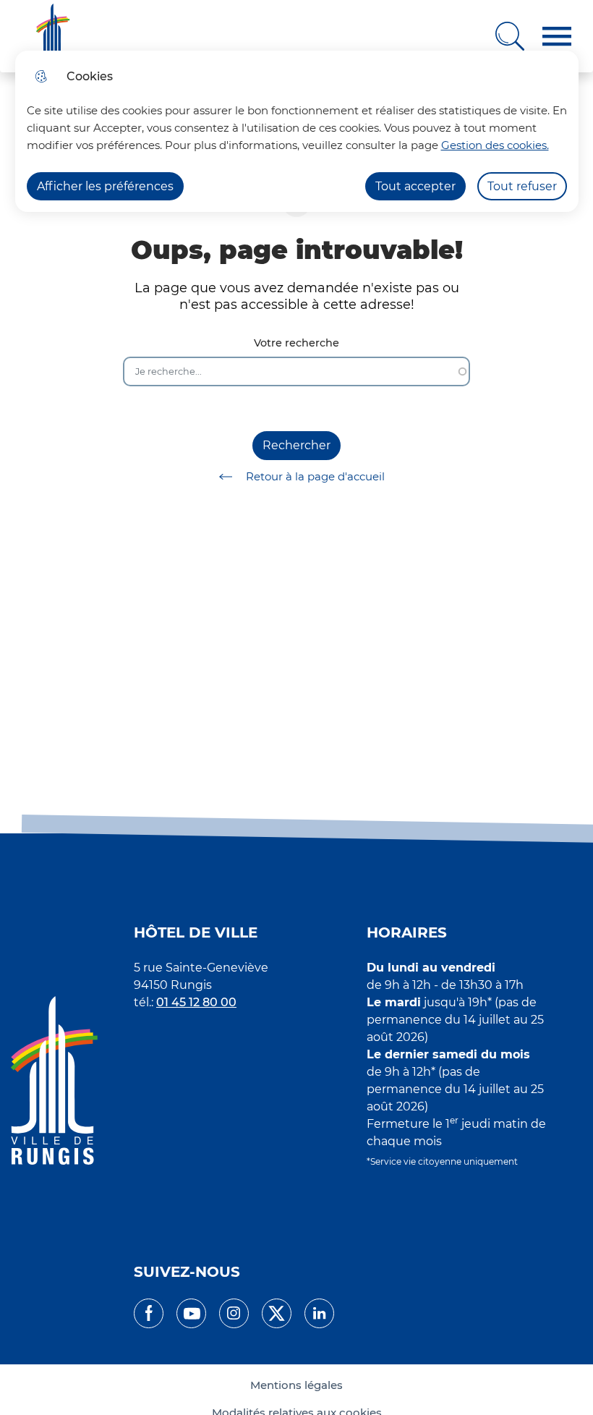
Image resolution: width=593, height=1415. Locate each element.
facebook (148, 1313)
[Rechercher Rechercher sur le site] (510, 36)
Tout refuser (522, 186)
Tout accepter (415, 186)
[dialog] (297, 131)
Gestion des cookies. (495, 145)
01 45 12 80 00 (196, 1002)
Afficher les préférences (105, 186)
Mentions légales (296, 1385)
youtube (191, 1313)
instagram (234, 1313)
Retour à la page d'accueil (315, 476)
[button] (556, 36)
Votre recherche (296, 343)
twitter (276, 1313)
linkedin (319, 1313)
